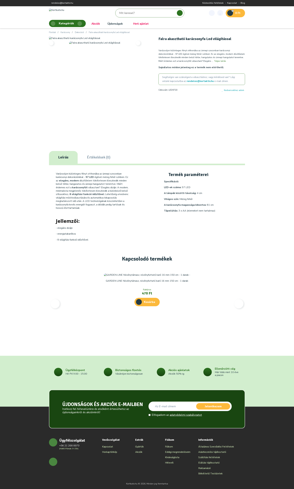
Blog (243, 3)
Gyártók (139, 446)
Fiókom (169, 446)
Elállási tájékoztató (209, 462)
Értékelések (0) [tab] (98, 157)
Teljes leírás (220, 61)
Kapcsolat (232, 3)
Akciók (95, 24)
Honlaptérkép (109, 452)
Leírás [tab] (63, 157)
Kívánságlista (172, 457)
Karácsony (65, 32)
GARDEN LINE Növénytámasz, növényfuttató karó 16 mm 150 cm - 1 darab (147, 281)
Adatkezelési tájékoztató (212, 452)
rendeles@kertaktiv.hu (62, 3)
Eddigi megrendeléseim (177, 452)
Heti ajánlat (141, 24)
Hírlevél (169, 462)
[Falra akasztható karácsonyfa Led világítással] (74, 38)
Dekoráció (79, 32)
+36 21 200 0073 (69, 445)
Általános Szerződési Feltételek (216, 446)
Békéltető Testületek (210, 473)
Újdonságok (115, 24)
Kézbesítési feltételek (213, 3)
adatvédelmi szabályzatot (186, 415)
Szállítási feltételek (209, 457)
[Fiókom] (212, 13)
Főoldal (52, 32)
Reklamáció (204, 468)
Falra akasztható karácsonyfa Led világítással (109, 32)
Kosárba (149, 302)
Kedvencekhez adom (234, 90)
